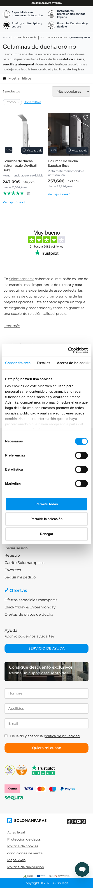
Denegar (46, 534)
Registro (12, 555)
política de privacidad (62, 736)
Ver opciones (14, 202)
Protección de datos (24, 839)
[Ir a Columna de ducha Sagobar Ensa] (69, 134)
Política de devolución (25, 867)
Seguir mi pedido (20, 577)
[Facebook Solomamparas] (69, 821)
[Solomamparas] (26, 820)
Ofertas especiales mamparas (31, 600)
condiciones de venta (25, 853)
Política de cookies (22, 846)
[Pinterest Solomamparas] (83, 821)
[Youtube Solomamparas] (78, 821)
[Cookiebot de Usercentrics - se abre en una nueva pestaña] (68, 350)
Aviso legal (16, 832)
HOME (6, 37)
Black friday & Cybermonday (30, 607)
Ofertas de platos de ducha (29, 614)
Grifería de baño (26, 37)
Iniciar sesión (16, 548)
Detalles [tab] (43, 363)
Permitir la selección (46, 519)
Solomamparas (21, 279)
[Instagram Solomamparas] (74, 821)
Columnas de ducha (53, 37)
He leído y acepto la (45, 736)
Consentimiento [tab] (17, 363)
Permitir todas (46, 504)
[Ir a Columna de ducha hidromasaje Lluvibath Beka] (24, 134)
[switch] (81, 455)
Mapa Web (16, 860)
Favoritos (13, 570)
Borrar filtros (32, 102)
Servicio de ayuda (46, 648)
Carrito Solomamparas (24, 563)
